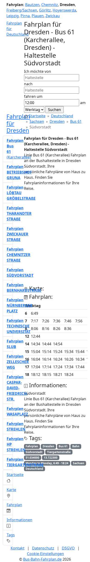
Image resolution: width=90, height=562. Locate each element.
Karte (11, 489)
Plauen (38, 15)
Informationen (19, 519)
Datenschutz (43, 548)
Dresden (57, 121)
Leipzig (12, 15)
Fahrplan (14, 504)
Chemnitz (49, 4)
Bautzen (32, 4)
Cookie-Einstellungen (45, 553)
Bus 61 (76, 121)
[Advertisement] (45, 240)
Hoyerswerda (64, 10)
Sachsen (37, 121)
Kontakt (17, 548)
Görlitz (45, 10)
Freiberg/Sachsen (21, 10)
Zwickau (52, 15)
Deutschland (62, 115)
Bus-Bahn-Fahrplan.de (42, 559)
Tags (11, 534)
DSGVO (68, 548)
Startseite (37, 115)
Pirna (25, 15)
